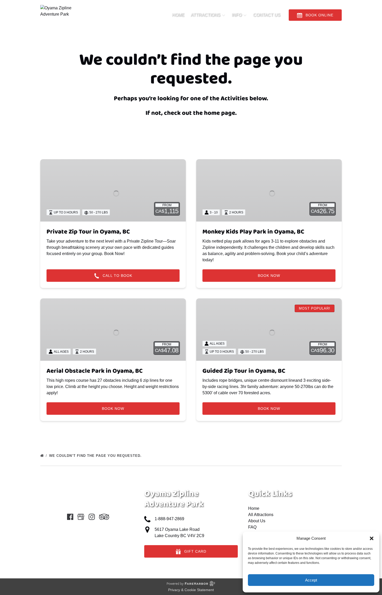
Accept (311, 580)
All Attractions (260, 514)
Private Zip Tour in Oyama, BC (88, 232)
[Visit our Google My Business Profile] (80, 517)
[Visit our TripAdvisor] (104, 517)
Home (178, 15)
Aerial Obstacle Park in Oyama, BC (95, 371)
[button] (371, 538)
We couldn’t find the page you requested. (96, 456)
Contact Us (266, 15)
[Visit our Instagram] (92, 517)
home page (219, 113)
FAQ (252, 527)
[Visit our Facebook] (70, 517)
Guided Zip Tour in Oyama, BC (243, 371)
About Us (256, 521)
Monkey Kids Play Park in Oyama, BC (253, 232)
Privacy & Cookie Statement (191, 590)
